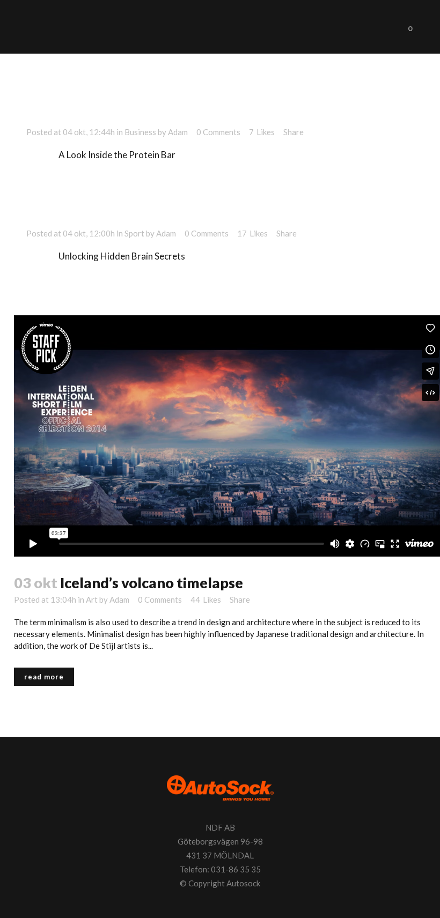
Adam (178, 132)
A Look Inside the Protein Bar (116, 154)
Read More (44, 676)
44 (205, 599)
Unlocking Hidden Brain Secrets (121, 256)
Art (92, 599)
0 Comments (218, 132)
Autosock (243, 883)
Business (140, 132)
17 (252, 233)
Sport (134, 233)
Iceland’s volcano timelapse (151, 582)
